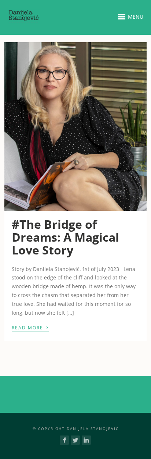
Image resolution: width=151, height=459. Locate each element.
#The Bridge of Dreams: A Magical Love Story (65, 237)
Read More (30, 327)
